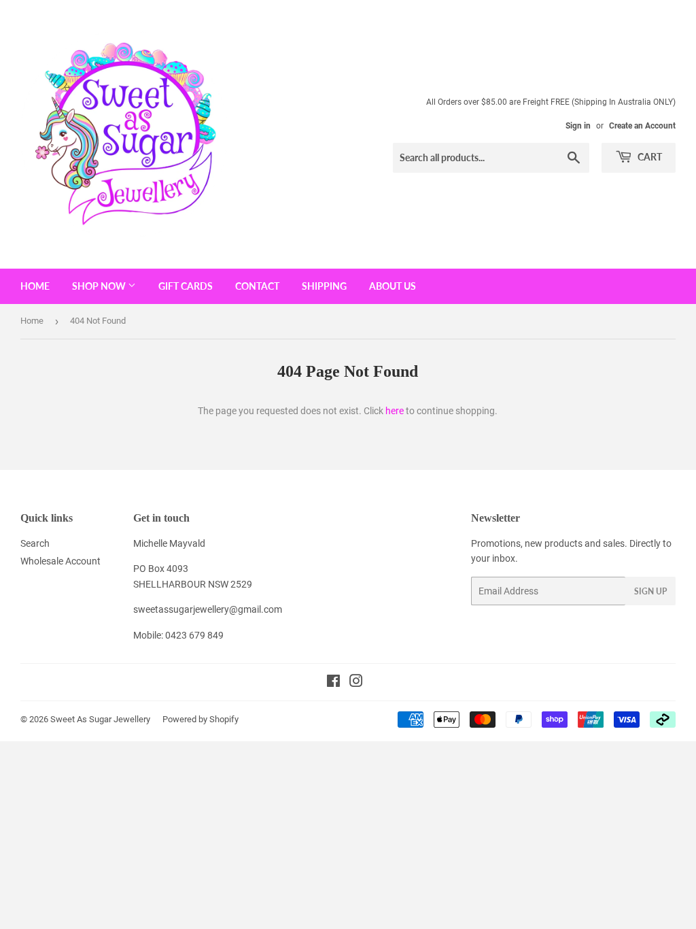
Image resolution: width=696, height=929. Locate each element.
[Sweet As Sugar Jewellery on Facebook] (333, 682)
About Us (392, 286)
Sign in (578, 126)
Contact (257, 286)
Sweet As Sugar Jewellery (100, 719)
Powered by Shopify (200, 719)
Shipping (324, 286)
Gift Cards (185, 286)
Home (35, 286)
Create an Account (642, 126)
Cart (649, 157)
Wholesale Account (60, 561)
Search (35, 543)
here (394, 410)
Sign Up (650, 591)
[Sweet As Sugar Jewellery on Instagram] (356, 682)
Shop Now (100, 286)
